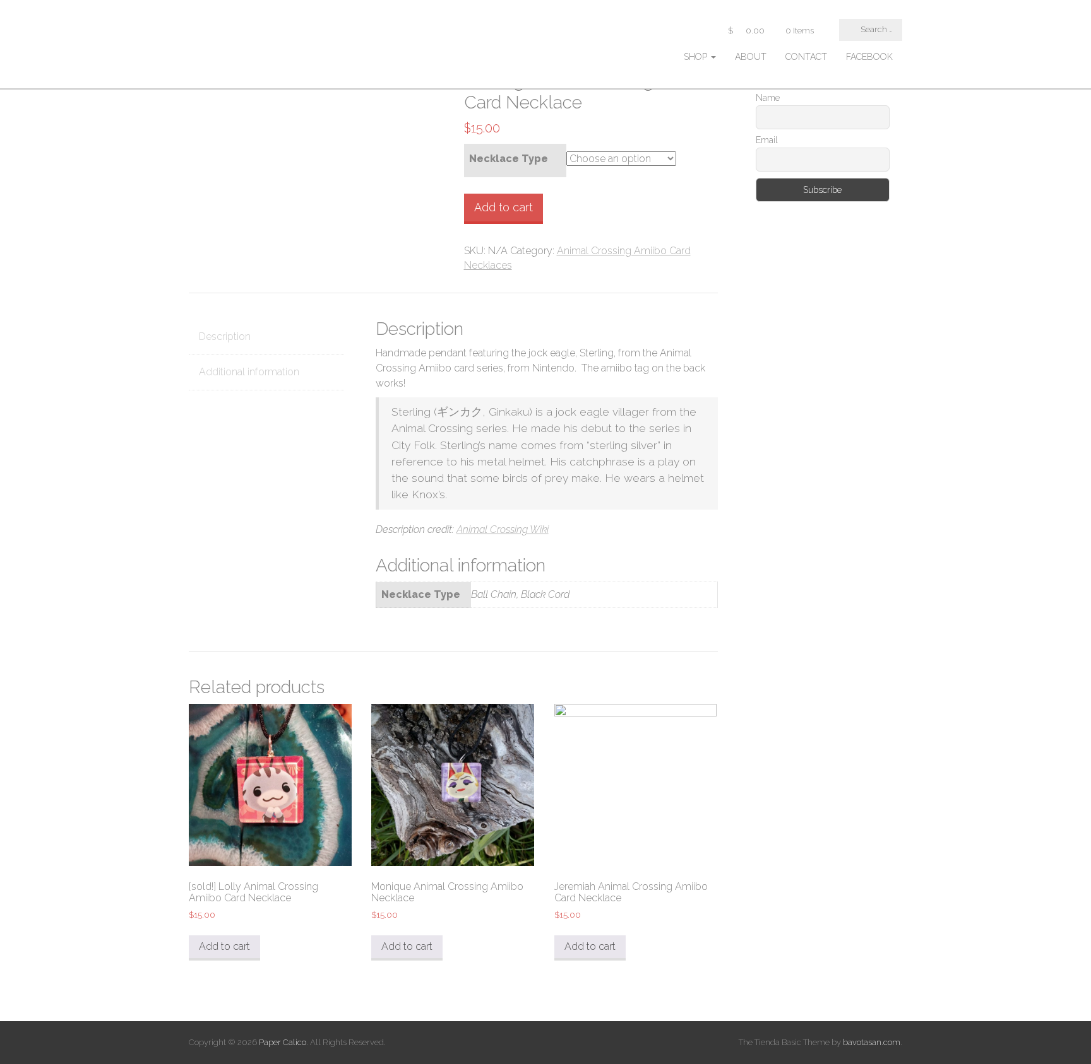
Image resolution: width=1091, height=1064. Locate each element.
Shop (697, 57)
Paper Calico (282, 1042)
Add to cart (503, 207)
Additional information (249, 372)
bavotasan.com (871, 1042)
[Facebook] (759, 267)
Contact (806, 57)
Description (225, 336)
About (750, 57)
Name (768, 98)
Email (767, 140)
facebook (869, 57)
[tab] (266, 337)
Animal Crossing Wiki (502, 529)
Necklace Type (508, 159)
